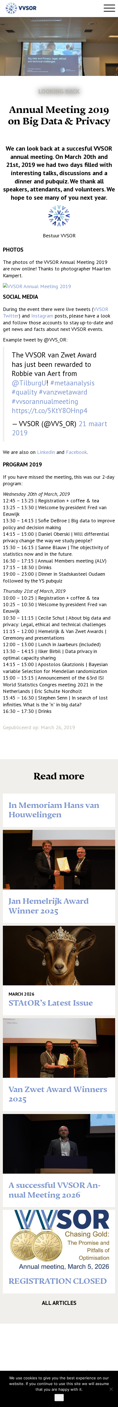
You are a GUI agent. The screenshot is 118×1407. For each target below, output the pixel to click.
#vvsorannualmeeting (45, 401)
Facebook (76, 452)
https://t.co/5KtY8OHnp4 (49, 410)
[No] (111, 1389)
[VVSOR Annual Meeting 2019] (37, 285)
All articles (59, 1303)
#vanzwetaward (63, 392)
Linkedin (46, 452)
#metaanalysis (72, 382)
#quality (24, 392)
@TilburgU (29, 382)
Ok (59, 1397)
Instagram (42, 315)
